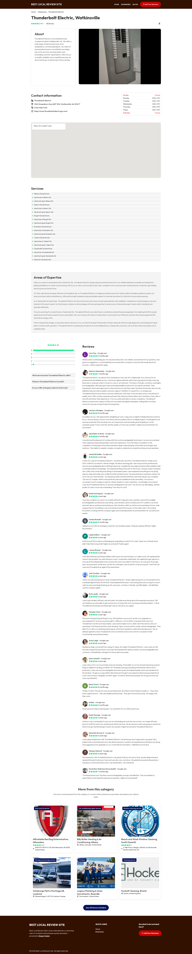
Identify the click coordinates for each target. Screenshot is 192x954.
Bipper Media (44, 936)
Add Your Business (151, 4)
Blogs (135, 4)
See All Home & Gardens (96, 908)
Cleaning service (129, 860)
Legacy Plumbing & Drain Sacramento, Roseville (89, 892)
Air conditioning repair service (90, 808)
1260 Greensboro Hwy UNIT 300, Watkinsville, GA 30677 (57, 104)
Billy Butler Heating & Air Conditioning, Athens (89, 841)
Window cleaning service (132, 808)
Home (116, 4)
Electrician (50, 24)
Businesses (125, 4)
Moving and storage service (45, 860)
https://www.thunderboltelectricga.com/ (50, 111)
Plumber (82, 860)
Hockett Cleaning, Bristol (133, 890)
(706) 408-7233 (40, 108)
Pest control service (42, 808)
